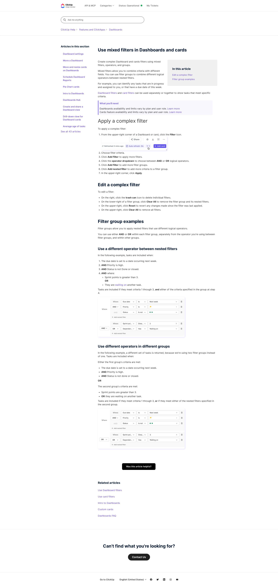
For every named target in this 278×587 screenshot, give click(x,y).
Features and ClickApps (92, 29)
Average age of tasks (74, 126)
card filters (128, 92)
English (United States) (132, 579)
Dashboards (115, 29)
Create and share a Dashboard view (73, 108)
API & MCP (90, 5)
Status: (129, 5)
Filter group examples (183, 79)
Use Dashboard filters (110, 490)
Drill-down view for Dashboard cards (73, 118)
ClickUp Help (68, 29)
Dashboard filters (107, 92)
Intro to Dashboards (109, 502)
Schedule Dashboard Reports (74, 79)
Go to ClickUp (107, 579)
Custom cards (105, 509)
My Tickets (152, 5)
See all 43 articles (71, 131)
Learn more (173, 108)
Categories (106, 5)
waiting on (121, 284)
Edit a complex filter (182, 74)
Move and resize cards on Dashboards (75, 69)
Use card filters (106, 496)
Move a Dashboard (73, 60)
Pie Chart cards (71, 86)
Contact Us (139, 557)
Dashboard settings (73, 53)
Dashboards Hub (71, 100)
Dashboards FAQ (107, 515)
